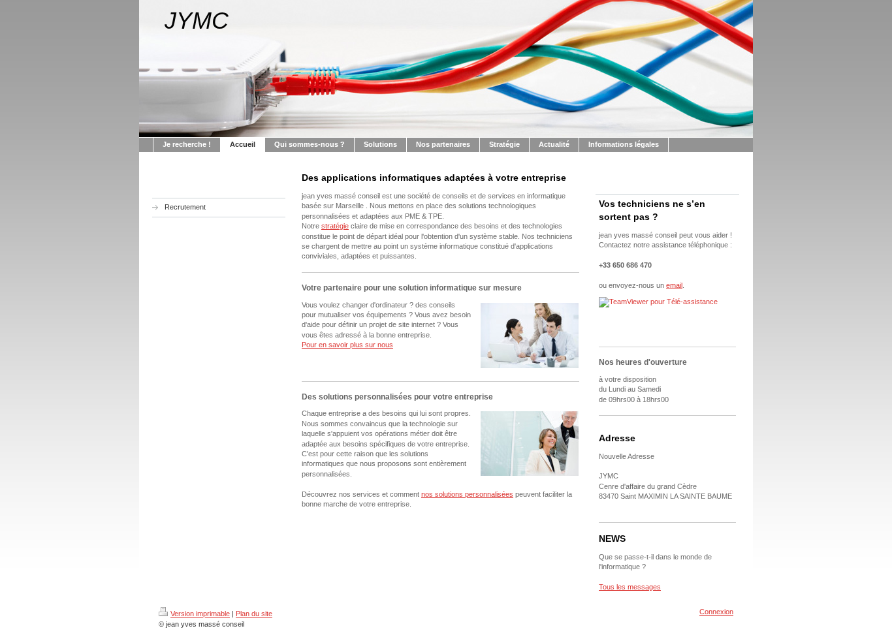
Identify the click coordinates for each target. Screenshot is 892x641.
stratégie (335, 226)
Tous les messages (630, 587)
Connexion (716, 612)
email (674, 285)
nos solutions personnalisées (467, 494)
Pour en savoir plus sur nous (347, 345)
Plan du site (254, 614)
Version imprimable (200, 614)
